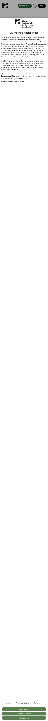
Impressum (24, 78)
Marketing (37, 703)
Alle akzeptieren (24, 718)
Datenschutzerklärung (9, 76)
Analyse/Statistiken (22, 703)
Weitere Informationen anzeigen (12, 81)
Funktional (8, 703)
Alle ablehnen (24, 709)
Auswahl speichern (24, 714)
